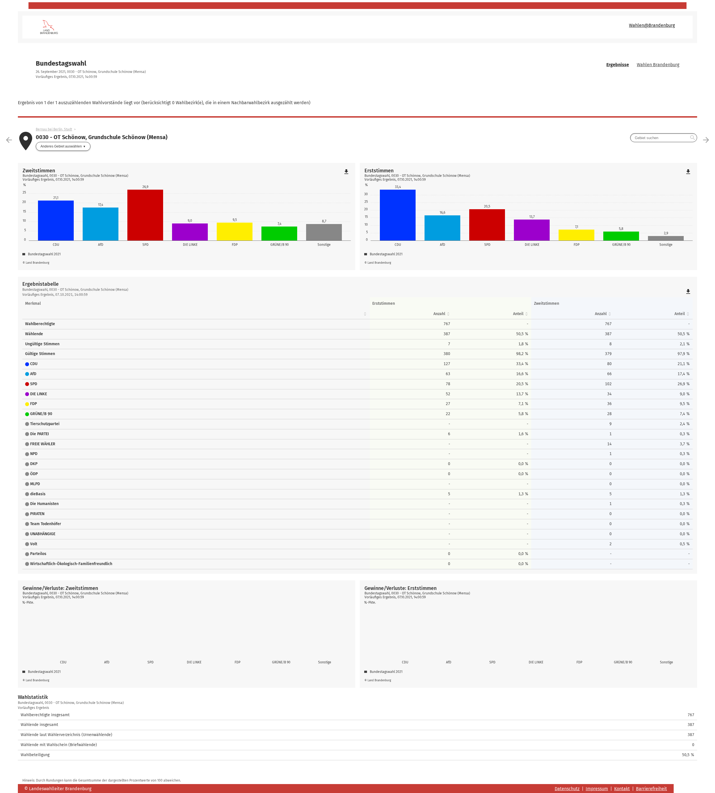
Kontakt (622, 788)
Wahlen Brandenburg (658, 64)
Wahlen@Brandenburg (652, 25)
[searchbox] (663, 137)
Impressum (597, 788)
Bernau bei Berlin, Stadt (54, 129)
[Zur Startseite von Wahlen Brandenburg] (199, 27)
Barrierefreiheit (651, 788)
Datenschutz (567, 788)
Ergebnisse (617, 64)
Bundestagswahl (61, 63)
